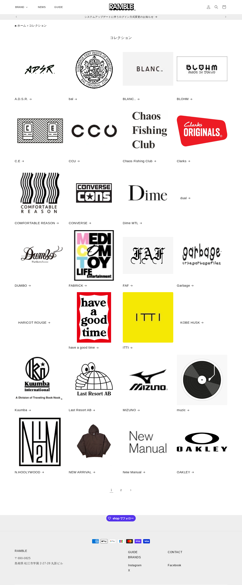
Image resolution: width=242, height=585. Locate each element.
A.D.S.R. (21, 99)
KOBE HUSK (190, 322)
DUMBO (21, 285)
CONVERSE (78, 223)
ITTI (126, 347)
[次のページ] (130, 490)
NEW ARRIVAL (80, 472)
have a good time (82, 347)
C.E (17, 161)
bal (71, 99)
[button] (22, 7)
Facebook (174, 565)
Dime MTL (130, 223)
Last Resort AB (80, 410)
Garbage (183, 285)
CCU (72, 161)
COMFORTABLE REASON (35, 223)
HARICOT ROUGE (32, 322)
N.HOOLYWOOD (27, 472)
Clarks (182, 161)
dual (183, 198)
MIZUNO (129, 410)
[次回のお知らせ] (226, 16)
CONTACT (175, 552)
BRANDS (134, 557)
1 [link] (111, 490)
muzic (181, 410)
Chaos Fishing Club (138, 161)
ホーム (21, 25)
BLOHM (183, 99)
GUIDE (133, 552)
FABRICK (76, 285)
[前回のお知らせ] (16, 16)
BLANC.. (129, 99)
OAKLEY (183, 472)
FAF (126, 285)
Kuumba (21, 410)
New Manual (132, 472)
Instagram (134, 565)
